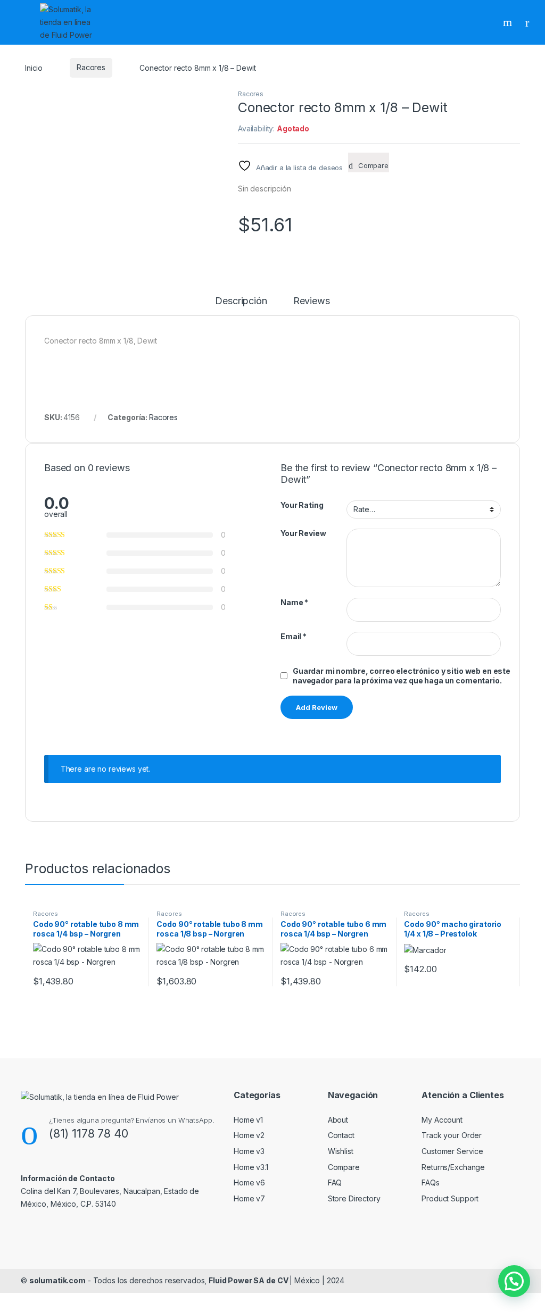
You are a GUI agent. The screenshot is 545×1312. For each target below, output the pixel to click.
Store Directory (354, 1198)
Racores (91, 67)
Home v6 (249, 1182)
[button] (514, 1281)
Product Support (450, 1198)
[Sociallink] (25, 1227)
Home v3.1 (251, 1167)
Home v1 (248, 1119)
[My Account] (531, 22)
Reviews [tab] (311, 301)
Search (509, 22)
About (338, 1119)
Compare (344, 1167)
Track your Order (452, 1135)
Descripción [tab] (241, 301)
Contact (341, 1135)
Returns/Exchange (453, 1167)
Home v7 (249, 1198)
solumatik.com (57, 1280)
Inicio (34, 67)
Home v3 (249, 1151)
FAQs (430, 1182)
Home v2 (249, 1135)
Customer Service (452, 1151)
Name (294, 602)
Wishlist (340, 1151)
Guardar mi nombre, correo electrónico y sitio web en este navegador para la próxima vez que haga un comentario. (401, 675)
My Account (442, 1119)
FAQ (335, 1182)
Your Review (303, 533)
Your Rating (301, 504)
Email (293, 636)
